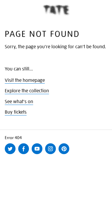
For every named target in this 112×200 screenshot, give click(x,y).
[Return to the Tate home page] (56, 10)
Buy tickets (16, 112)
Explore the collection (27, 91)
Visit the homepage (25, 80)
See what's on (19, 102)
